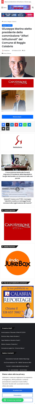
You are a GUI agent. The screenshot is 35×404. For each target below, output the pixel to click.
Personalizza (17, 395)
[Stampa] (8, 128)
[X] (8, 125)
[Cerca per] (33, 8)
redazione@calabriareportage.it (20, 366)
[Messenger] (20, 125)
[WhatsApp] (25, 125)
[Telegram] (29, 125)
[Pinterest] (16, 125)
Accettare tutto (17, 390)
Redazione (7, 50)
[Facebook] (3, 125)
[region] (17, 387)
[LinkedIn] (12, 125)
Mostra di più (17, 117)
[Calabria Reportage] (19, 7)
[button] (13, 400)
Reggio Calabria (12, 21)
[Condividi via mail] (3, 128)
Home (5, 21)
